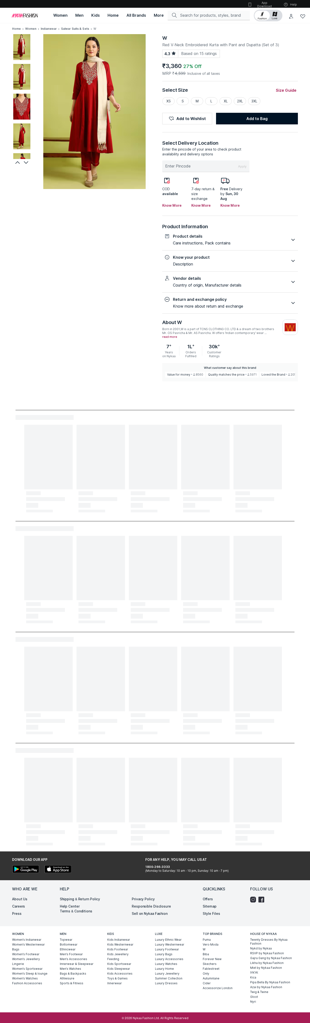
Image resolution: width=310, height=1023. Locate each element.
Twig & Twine (259, 992)
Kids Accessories (119, 973)
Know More (172, 205)
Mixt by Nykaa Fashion (266, 968)
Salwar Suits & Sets (75, 28)
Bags (15, 949)
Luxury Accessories (169, 959)
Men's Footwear (71, 954)
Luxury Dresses (166, 983)
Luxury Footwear (167, 949)
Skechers (210, 964)
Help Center (70, 906)
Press (17, 913)
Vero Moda (210, 944)
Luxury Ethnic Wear (168, 939)
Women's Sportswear (27, 968)
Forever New (212, 959)
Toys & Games (117, 978)
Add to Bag (257, 118)
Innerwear (114, 983)
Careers (18, 906)
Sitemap (210, 906)
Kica (253, 977)
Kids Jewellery (118, 954)
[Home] (25, 15)
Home (16, 28)
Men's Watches (70, 968)
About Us (19, 899)
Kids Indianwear (118, 939)
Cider (207, 983)
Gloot (254, 997)
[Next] (26, 162)
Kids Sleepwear (118, 968)
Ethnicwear (68, 949)
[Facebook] (262, 899)
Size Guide (286, 90)
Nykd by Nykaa (261, 948)
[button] (268, 15)
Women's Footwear (25, 954)
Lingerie (18, 964)
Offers (208, 899)
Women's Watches (25, 978)
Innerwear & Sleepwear (76, 964)
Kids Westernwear (120, 944)
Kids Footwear (117, 949)
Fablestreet (211, 968)
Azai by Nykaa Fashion (266, 987)
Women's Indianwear (26, 939)
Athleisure (67, 978)
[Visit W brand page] (290, 327)
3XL (254, 101)
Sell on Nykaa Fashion (150, 913)
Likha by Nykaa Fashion (267, 963)
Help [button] (293, 4)
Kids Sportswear (119, 964)
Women (30, 28)
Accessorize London (217, 988)
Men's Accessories (73, 959)
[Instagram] (254, 899)
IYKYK (254, 972)
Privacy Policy (143, 899)
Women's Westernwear (28, 944)
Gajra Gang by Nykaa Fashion (271, 958)
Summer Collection (168, 978)
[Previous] (17, 162)
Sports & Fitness (71, 983)
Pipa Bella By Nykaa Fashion (270, 982)
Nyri (253, 1001)
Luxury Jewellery (167, 973)
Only (206, 973)
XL (226, 101)
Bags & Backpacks (73, 973)
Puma (207, 939)
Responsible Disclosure (151, 906)
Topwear (66, 939)
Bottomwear (69, 944)
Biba (206, 954)
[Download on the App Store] (57, 869)
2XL (240, 101)
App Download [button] (264, 4)
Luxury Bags (163, 954)
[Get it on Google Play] (25, 869)
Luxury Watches (166, 964)
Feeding (113, 959)
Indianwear (49, 28)
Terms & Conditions (76, 911)
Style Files (211, 913)
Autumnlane (211, 978)
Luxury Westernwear (169, 944)
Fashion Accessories (27, 983)
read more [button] (169, 337)
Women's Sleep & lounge (29, 973)
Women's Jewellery (26, 959)
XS (168, 101)
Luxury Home (164, 968)
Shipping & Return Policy (80, 899)
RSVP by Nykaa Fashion (267, 953)
